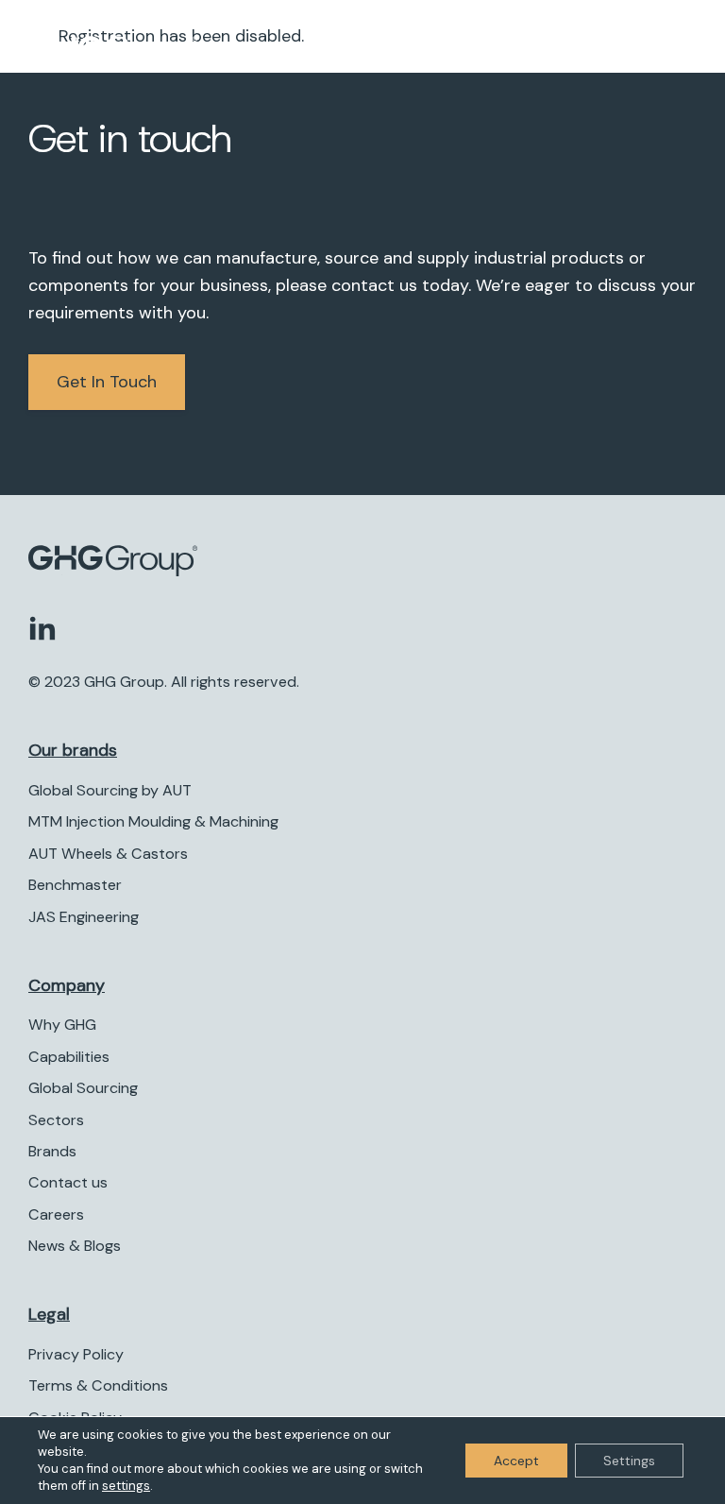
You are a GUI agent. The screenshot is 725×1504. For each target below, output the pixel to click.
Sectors (56, 1120)
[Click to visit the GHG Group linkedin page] (42, 627)
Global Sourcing (83, 1088)
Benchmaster (75, 885)
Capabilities (69, 1057)
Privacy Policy (76, 1354)
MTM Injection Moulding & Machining (153, 821)
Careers (56, 1214)
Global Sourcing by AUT (110, 790)
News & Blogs (74, 1246)
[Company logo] (161, 52)
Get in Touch (107, 381)
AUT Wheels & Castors (108, 853)
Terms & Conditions (98, 1385)
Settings (629, 1460)
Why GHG (62, 1024)
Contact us (68, 1182)
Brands (52, 1151)
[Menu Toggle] (678, 52)
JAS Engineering (83, 917)
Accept (516, 1460)
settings (126, 1486)
